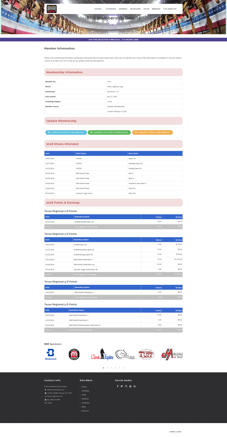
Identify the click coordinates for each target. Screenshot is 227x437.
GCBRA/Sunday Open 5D (84, 222)
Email (49, 403)
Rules (146, 9)
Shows (98, 9)
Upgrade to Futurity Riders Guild (111, 132)
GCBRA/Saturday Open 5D (84, 250)
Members (123, 9)
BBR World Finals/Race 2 (84, 292)
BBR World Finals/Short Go (84, 264)
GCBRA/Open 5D (80, 244)
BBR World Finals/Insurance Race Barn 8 (84, 325)
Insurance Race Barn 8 (137, 183)
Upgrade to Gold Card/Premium (154, 132)
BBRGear (156, 9)
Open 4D (132, 193)
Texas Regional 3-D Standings (85, 274)
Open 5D (132, 158)
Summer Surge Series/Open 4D (86, 269)
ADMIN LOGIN (175, 432)
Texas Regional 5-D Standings (80, 330)
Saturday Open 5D (136, 163)
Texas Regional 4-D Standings (86, 297)
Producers (135, 9)
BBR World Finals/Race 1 (83, 259)
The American (170, 9)
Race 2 (131, 178)
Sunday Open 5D (135, 168)
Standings (111, 9)
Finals (84, 395)
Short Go (132, 188)
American (85, 411)
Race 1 (131, 173)
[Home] (52, 8)
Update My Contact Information (68, 132)
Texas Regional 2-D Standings (86, 227)
